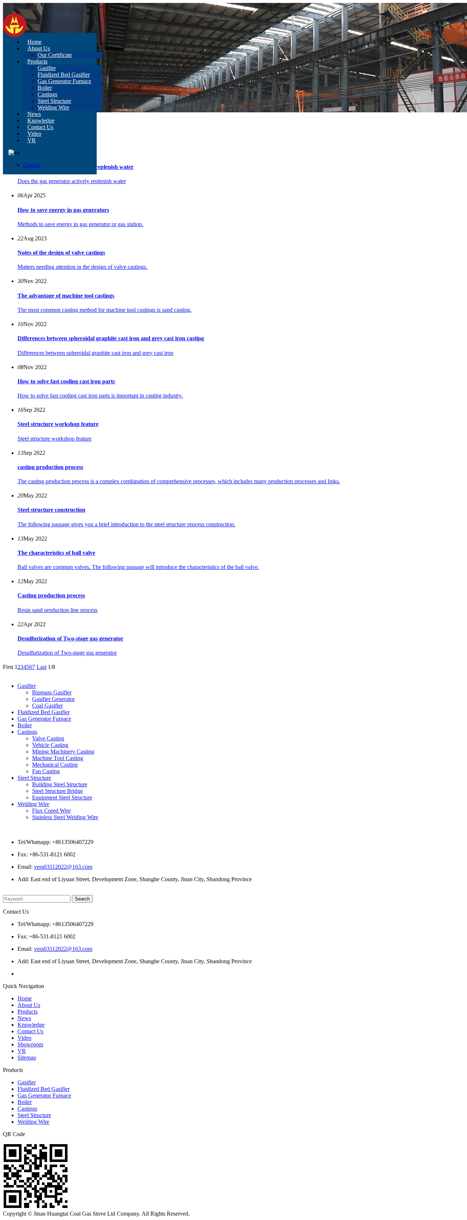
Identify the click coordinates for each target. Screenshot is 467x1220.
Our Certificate (55, 55)
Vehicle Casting (50, 745)
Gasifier (47, 68)
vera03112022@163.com (63, 867)
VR (31, 140)
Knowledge (40, 120)
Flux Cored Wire (51, 810)
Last (41, 667)
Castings (47, 94)
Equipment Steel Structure (62, 797)
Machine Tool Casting (57, 758)
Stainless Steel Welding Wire (65, 817)
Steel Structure (54, 101)
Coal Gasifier (47, 705)
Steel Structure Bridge (57, 791)
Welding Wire (53, 107)
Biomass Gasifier (52, 692)
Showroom (30, 1044)
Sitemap (27, 1057)
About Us (38, 48)
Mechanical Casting (55, 765)
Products (37, 61)
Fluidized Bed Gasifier (64, 74)
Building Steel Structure (59, 784)
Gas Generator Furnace (64, 81)
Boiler (45, 88)
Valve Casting (48, 738)
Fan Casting (46, 771)
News (34, 114)
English (31, 165)
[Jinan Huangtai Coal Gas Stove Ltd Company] (15, 35)
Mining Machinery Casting (63, 751)
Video (34, 134)
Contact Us (40, 127)
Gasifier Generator (53, 699)
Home (34, 42)
